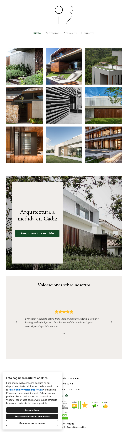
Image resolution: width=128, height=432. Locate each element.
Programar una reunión (37, 233)
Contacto (88, 33)
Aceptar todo (32, 410)
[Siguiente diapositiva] (111, 322)
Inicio (37, 33)
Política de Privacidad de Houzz (26, 389)
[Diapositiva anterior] (16, 322)
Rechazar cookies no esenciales (32, 416)
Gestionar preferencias (32, 423)
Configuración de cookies (75, 427)
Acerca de (70, 33)
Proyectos (52, 33)
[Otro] (66, 396)
